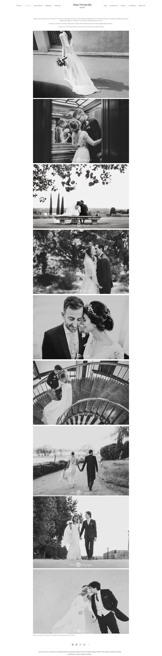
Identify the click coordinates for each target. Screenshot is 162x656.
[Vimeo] (76, 644)
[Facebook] (72, 644)
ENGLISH (142, 6)
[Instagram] (80, 644)
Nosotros (38, 6)
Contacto (114, 6)
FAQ (105, 6)
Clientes (132, 6)
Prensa (48, 6)
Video (123, 6)
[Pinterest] (84, 644)
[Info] (89, 645)
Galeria (27, 6)
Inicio (19, 6)
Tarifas (57, 6)
